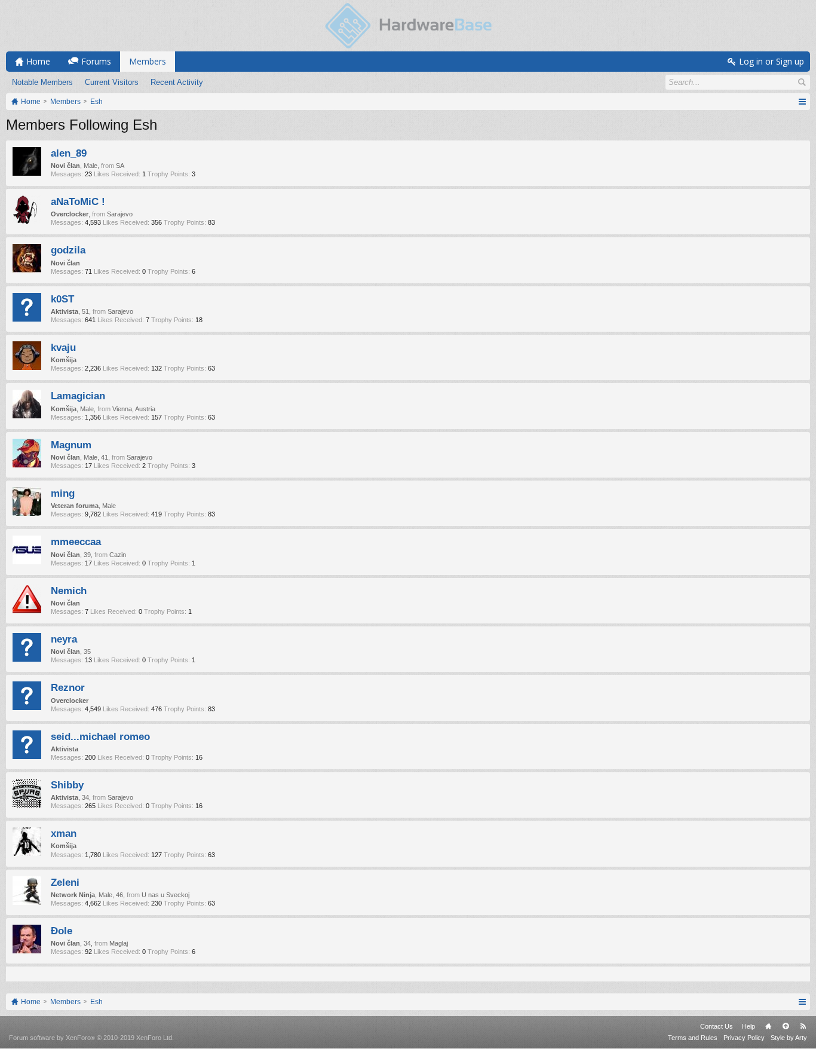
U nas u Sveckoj (165, 894)
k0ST (62, 299)
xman (63, 833)
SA (120, 165)
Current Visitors (112, 82)
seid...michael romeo (100, 736)
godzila (68, 250)
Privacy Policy (744, 1037)
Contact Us (716, 1026)
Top (785, 1026)
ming (63, 493)
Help (748, 1026)
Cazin (117, 554)
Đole (61, 931)
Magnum (71, 445)
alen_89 (69, 153)
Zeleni (65, 882)
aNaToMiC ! (78, 201)
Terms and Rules (692, 1037)
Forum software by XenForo (91, 1037)
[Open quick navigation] (801, 101)
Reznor (68, 687)
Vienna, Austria (133, 408)
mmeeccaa (76, 542)
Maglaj (118, 943)
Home (768, 1026)
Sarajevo (120, 214)
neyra (64, 639)
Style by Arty (789, 1037)
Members (147, 61)
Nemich (69, 591)
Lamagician (78, 396)
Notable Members (42, 82)
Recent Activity (177, 82)
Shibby (67, 785)
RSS (803, 1026)
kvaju (63, 347)
